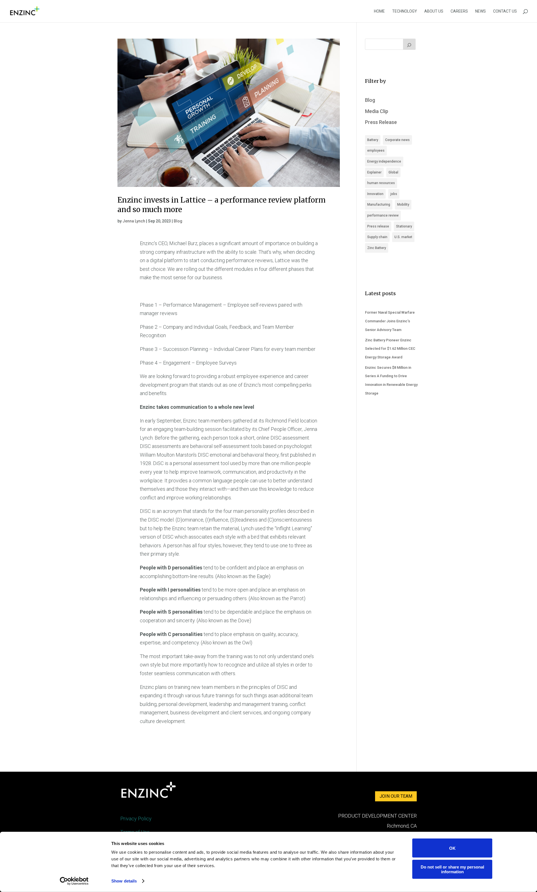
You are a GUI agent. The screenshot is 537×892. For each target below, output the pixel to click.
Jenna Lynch (134, 221)
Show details (124, 881)
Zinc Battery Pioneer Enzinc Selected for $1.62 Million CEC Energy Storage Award (390, 348)
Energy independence (384, 161)
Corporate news (397, 140)
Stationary (404, 226)
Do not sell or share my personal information (452, 869)
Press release (378, 226)
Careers (459, 11)
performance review (383, 215)
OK (452, 848)
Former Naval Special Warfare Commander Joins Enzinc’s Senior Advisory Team (390, 321)
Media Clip (376, 111)
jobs (393, 194)
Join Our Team (396, 796)
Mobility (403, 204)
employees (376, 150)
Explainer (374, 172)
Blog (178, 221)
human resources (381, 183)
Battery (372, 140)
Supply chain (377, 237)
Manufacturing (378, 204)
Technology (404, 11)
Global (393, 172)
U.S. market (403, 237)
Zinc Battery (376, 248)
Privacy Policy (136, 818)
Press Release (381, 122)
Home (379, 11)
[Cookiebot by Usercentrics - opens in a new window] (74, 881)
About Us (433, 11)
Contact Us (505, 11)
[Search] (409, 44)
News (480, 11)
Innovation (375, 194)
